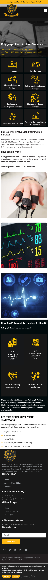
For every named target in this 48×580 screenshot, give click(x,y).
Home (6, 480)
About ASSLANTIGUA (12, 483)
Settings (25, 576)
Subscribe (11, 541)
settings (18, 572)
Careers (7, 508)
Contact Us (8, 515)
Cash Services (35, 71)
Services (7, 486)
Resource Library (11, 511)
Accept (6, 576)
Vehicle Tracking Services (12, 123)
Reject (16, 576)
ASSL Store (12, 72)
